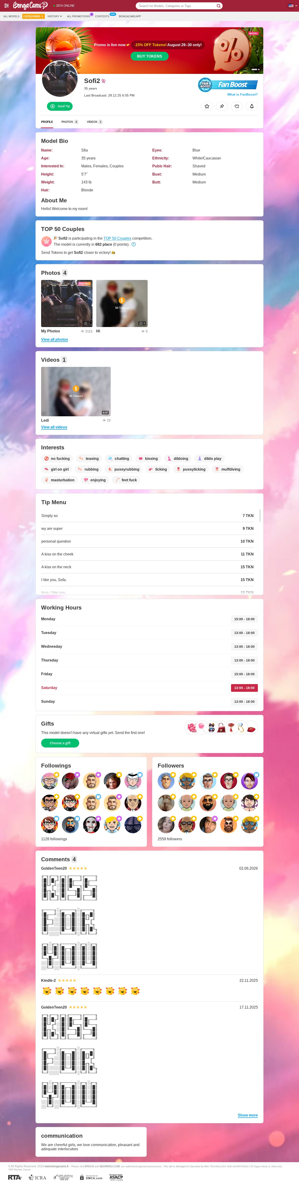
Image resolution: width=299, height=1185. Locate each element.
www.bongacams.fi (56, 1166)
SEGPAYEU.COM (110, 1166)
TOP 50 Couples (117, 238)
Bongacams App (130, 16)
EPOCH (89, 1166)
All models (11, 16)
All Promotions (78, 16)
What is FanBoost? (242, 94)
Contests (102, 16)
